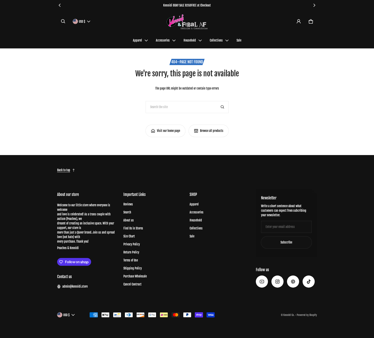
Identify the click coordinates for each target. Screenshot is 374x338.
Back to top (63, 170)
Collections (216, 40)
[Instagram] (277, 282)
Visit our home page (168, 131)
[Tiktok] (309, 282)
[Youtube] (262, 282)
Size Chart (129, 236)
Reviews (128, 204)
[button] (63, 21)
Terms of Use (130, 260)
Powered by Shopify (307, 315)
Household (190, 40)
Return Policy (131, 252)
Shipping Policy (132, 268)
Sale (239, 40)
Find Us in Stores (133, 228)
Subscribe (286, 242)
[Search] (222, 107)
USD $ (82, 21)
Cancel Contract (132, 284)
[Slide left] (59, 5)
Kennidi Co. (289, 315)
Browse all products (211, 131)
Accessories (163, 40)
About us (128, 220)
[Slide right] (314, 5)
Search (127, 212)
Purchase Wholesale (135, 276)
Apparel (137, 40)
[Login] (299, 21)
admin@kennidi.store (75, 286)
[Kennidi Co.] (187, 21)
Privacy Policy (131, 244)
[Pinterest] (293, 282)
